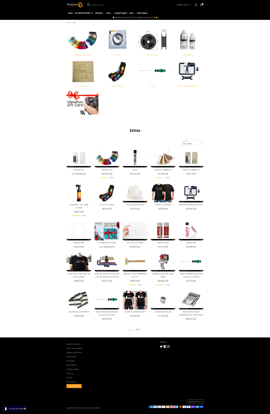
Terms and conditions (74, 348)
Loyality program (72, 369)
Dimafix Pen (191, 243)
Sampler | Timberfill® (163, 170)
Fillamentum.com (82, 408)
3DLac (135, 170)
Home (68, 22)
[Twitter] (161, 346)
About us (69, 373)
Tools (152, 86)
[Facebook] (165, 346)
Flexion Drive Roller (163, 312)
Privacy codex (71, 356)
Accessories (188, 55)
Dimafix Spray (163, 243)
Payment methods (73, 344)
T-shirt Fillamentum (163, 205)
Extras (74, 22)
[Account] (196, 5)
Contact (69, 377)
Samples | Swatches (82, 55)
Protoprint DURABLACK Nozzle (191, 205)
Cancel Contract (74, 386)
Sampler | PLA (107, 170)
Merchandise (117, 86)
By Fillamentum (82, 86)
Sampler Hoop (78, 243)
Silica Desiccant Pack (135, 205)
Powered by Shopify (94, 408)
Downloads (70, 361)
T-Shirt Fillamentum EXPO (135, 312)
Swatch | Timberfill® (191, 170)
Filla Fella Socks (107, 205)
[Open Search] (88, 5)
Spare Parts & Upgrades (187, 86)
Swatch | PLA (79, 170)
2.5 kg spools (152, 55)
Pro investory (71, 382)
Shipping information (74, 352)
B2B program (71, 365)
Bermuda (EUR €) (182, 5)
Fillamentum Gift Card (107, 243)
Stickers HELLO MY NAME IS (79, 312)
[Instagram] (168, 346)
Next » (138, 329)
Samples (117, 55)
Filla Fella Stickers (135, 243)
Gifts (82, 117)
